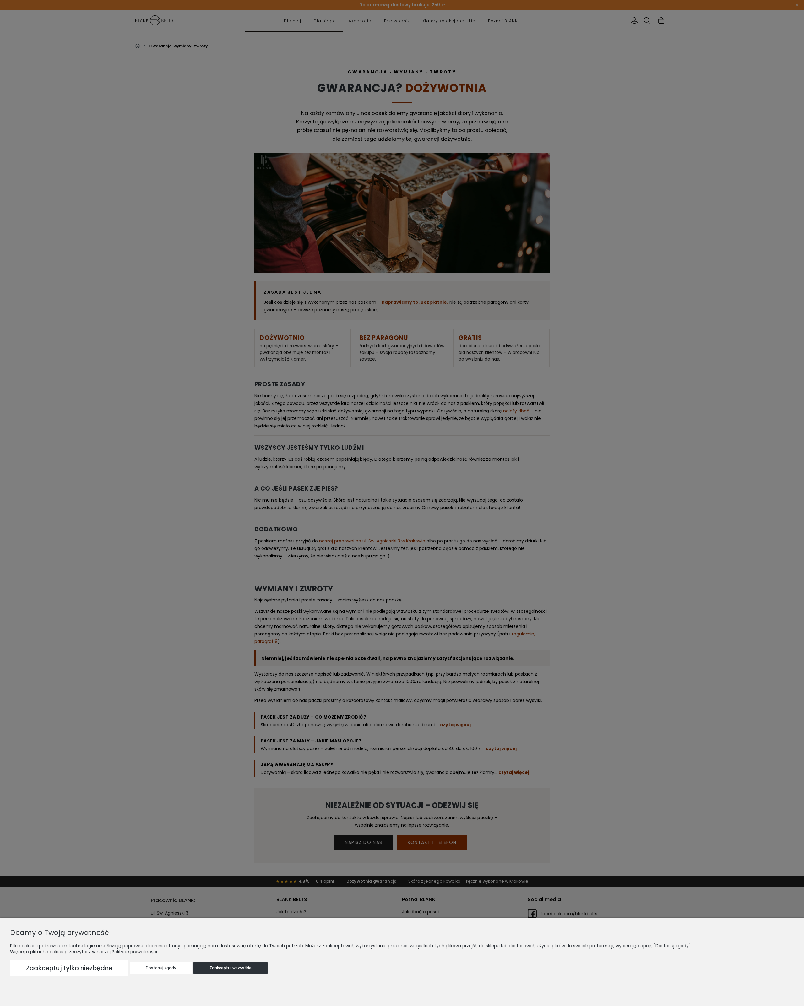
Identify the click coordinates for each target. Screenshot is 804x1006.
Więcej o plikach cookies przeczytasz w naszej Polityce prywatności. (84, 952)
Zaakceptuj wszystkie (230, 968)
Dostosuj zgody (161, 968)
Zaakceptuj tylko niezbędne (69, 968)
